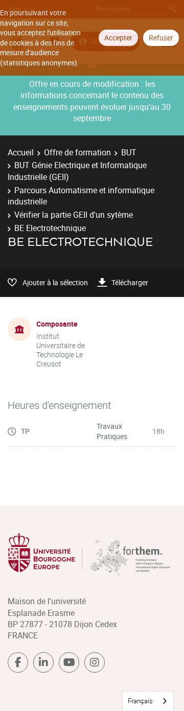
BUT (128, 152)
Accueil (21, 152)
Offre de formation (77, 152)
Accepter (118, 37)
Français (140, 700)
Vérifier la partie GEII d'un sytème (73, 214)
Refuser (161, 37)
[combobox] (148, 701)
